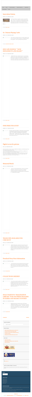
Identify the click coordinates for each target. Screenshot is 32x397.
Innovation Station (9, 14)
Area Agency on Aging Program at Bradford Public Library (12, 332)
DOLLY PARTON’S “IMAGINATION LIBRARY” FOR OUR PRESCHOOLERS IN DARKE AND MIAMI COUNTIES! (16, 297)
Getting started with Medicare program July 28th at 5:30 (11, 330)
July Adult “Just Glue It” (7, 333)
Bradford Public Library (11, 16)
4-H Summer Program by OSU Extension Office (10, 331)
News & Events (7, 27)
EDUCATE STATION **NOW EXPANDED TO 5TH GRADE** (13, 50)
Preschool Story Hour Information (14, 259)
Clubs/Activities (8, 311)
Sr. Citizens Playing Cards (11, 33)
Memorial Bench (8, 164)
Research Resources (7, 342)
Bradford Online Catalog (7, 339)
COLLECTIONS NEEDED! (11, 276)
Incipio (26, 395)
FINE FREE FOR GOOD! (11, 126)
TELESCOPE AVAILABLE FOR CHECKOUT (13, 239)
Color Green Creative (19, 395)
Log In (27, 395)
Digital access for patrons (11, 144)
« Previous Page (5, 317)
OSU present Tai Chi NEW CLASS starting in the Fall (11, 334)
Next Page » (27, 317)
